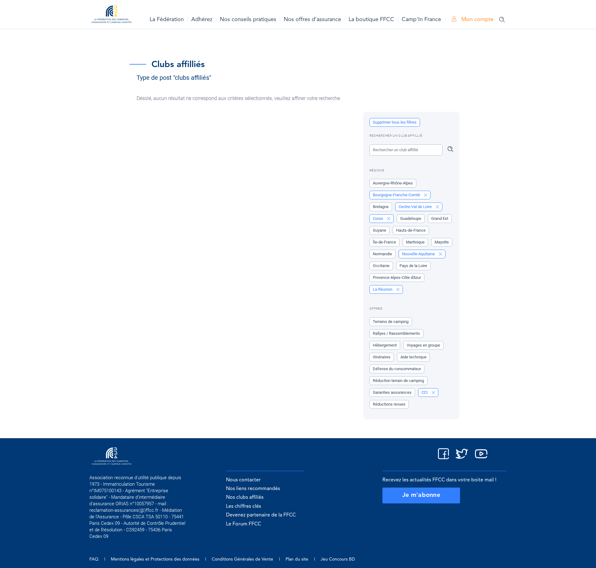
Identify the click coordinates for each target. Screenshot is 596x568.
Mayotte (442, 242)
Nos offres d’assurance (312, 19)
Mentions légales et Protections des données (155, 559)
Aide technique (413, 357)
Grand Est (439, 218)
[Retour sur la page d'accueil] (111, 15)
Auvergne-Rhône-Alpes (393, 183)
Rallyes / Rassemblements (396, 333)
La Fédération (167, 19)
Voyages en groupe (423, 345)
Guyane (379, 230)
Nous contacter (243, 480)
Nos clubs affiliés (245, 497)
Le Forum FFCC (243, 524)
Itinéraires (382, 357)
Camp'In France (421, 19)
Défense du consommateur (397, 368)
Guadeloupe (410, 218)
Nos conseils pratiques (248, 19)
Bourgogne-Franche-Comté (397, 195)
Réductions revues (389, 404)
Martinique (415, 242)
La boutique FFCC (371, 19)
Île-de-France (384, 242)
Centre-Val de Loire (416, 206)
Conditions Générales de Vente (242, 559)
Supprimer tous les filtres (395, 122)
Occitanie (381, 265)
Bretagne (381, 206)
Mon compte (477, 19)
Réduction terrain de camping (398, 380)
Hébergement (385, 345)
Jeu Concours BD (338, 559)
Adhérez (201, 19)
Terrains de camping (391, 321)
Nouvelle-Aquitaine (419, 254)
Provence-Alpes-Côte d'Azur (397, 277)
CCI (425, 392)
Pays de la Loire (413, 265)
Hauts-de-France (411, 230)
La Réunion (383, 289)
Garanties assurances (392, 392)
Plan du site (297, 559)
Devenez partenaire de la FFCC (261, 515)
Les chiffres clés (243, 506)
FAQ (93, 559)
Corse (378, 218)
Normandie (382, 254)
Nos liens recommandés (253, 488)
